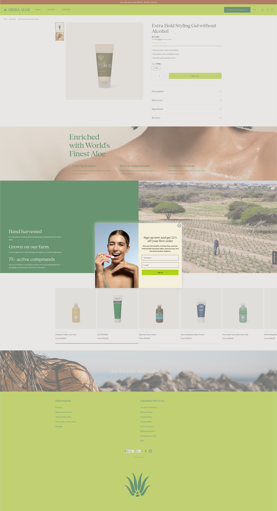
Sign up (160, 272)
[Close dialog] (179, 225)
